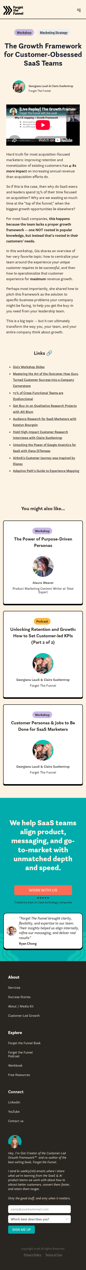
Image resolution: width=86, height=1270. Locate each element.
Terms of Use (53, 1255)
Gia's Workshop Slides (28, 367)
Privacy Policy (32, 1255)
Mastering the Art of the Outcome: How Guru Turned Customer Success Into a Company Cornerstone (45, 380)
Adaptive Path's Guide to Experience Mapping (46, 471)
